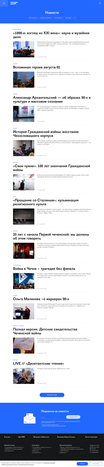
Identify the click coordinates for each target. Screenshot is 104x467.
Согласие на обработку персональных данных (50, 424)
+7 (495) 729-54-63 (64, 450)
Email (42, 417)
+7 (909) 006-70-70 (8, 449)
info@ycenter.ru (35, 450)
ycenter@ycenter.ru (36, 452)
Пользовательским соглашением (26, 464)
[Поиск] (100, 3)
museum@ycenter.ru (9, 450)
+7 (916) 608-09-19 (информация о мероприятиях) (71, 449)
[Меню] (4, 3)
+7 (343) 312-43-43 (36, 449)
